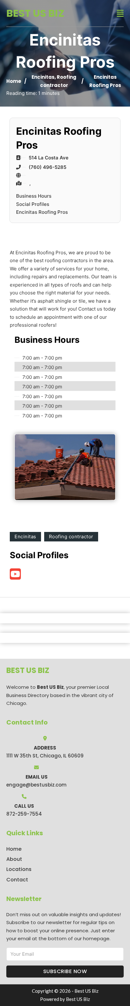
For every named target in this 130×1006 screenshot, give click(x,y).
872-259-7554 (24, 814)
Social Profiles (32, 204)
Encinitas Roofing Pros (42, 212)
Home (13, 81)
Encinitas (43, 77)
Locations (19, 869)
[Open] (120, 13)
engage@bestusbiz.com (36, 784)
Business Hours (33, 196)
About (14, 859)
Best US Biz (35, 13)
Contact (17, 879)
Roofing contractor (71, 537)
